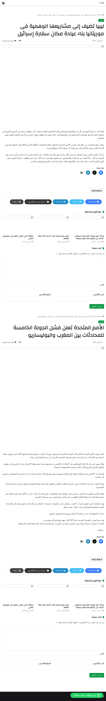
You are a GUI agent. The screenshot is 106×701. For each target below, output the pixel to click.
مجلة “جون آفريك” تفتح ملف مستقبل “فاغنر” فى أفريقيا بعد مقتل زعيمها (89, 237)
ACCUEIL (96, 190)
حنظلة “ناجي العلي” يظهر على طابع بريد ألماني (18, 237)
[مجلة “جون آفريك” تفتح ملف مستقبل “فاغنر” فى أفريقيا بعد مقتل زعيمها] (88, 225)
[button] (86, 695)
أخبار (94, 15)
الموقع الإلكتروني (45, 294)
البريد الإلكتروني (98, 294)
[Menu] (3, 4)
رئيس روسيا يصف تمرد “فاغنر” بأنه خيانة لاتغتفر (53, 237)
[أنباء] (101, 3)
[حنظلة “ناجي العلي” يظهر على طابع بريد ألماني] (17, 225)
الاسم (102, 285)
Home (100, 15)
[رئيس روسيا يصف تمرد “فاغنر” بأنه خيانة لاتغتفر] (53, 225)
